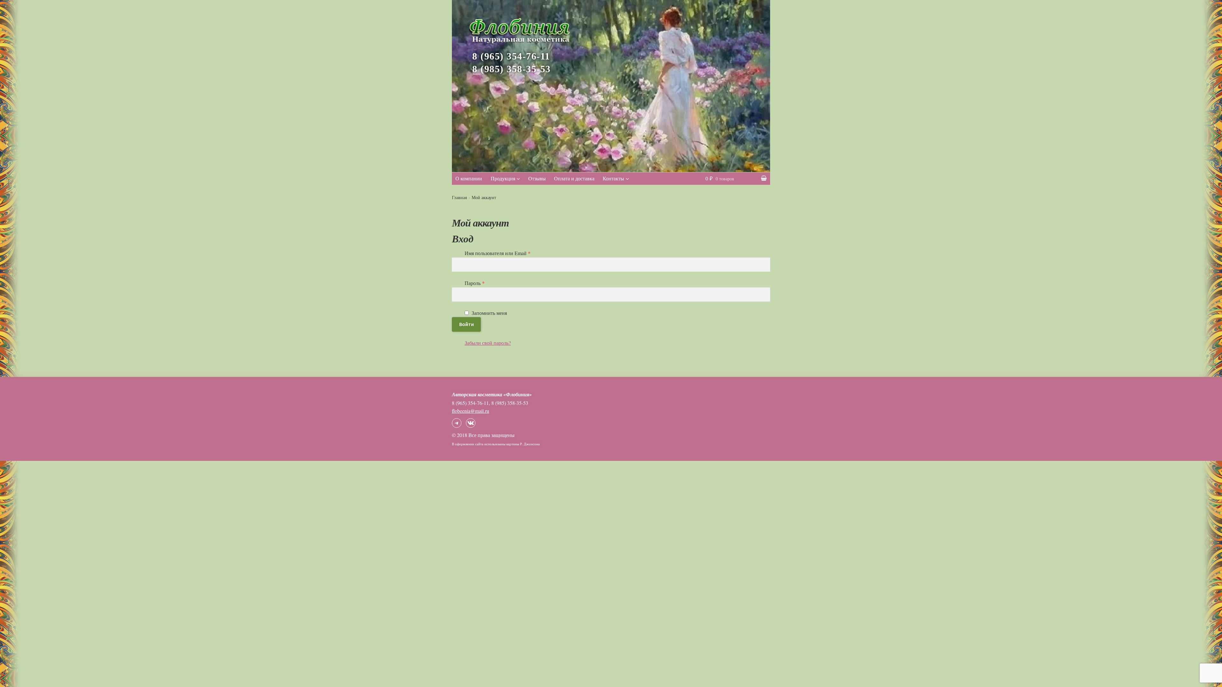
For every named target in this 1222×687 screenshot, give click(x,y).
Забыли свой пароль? (488, 342)
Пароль (475, 283)
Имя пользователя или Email (497, 253)
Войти (466, 324)
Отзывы (537, 178)
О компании (468, 178)
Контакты (613, 178)
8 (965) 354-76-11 (511, 56)
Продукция (503, 178)
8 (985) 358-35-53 (511, 69)
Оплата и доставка (574, 178)
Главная (459, 197)
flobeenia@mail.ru (470, 410)
